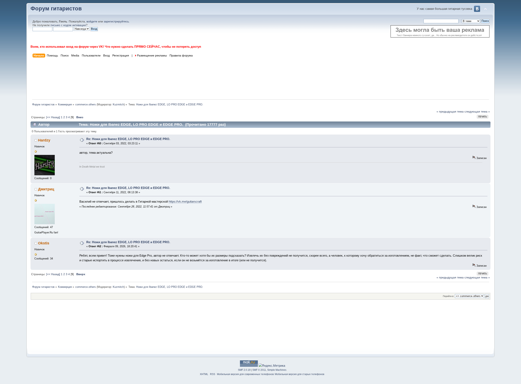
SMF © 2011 (259, 370)
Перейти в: (448, 296)
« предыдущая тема (450, 111)
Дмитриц (46, 189)
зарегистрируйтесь (116, 21)
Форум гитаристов (56, 9)
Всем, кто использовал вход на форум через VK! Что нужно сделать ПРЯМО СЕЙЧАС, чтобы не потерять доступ (116, 46)
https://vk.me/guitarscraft (185, 201)
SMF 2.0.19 (244, 370)
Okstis (43, 243)
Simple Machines (276, 370)
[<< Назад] (53, 117)
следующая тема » (477, 111)
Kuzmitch (118, 104)
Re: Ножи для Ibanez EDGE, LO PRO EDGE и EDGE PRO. (128, 139)
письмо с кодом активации (68, 25)
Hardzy (44, 140)
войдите (91, 21)
